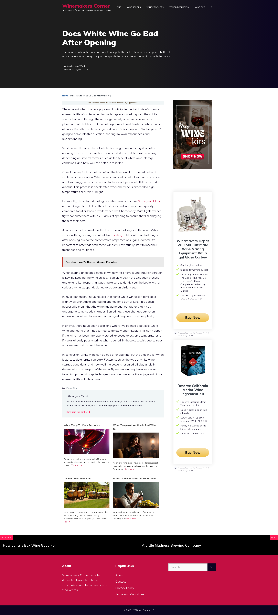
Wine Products (155, 7)
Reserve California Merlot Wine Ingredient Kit (193, 390)
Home (118, 7)
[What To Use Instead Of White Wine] (136, 506)
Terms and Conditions (129, 594)
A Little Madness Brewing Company (171, 545)
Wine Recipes (134, 7)
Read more (77, 465)
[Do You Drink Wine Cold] (86, 506)
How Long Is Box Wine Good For (29, 545)
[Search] (211, 567)
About (119, 575)
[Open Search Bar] (212, 7)
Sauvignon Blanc (149, 201)
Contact (120, 581)
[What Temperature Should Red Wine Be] (136, 457)
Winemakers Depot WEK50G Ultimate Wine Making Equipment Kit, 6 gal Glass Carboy (193, 249)
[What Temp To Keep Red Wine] (86, 453)
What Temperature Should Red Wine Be (134, 427)
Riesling (116, 235)
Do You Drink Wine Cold (77, 478)
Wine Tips (200, 7)
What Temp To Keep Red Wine (82, 425)
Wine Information (179, 7)
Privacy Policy (124, 588)
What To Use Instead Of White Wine (134, 478)
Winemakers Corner (86, 6)
